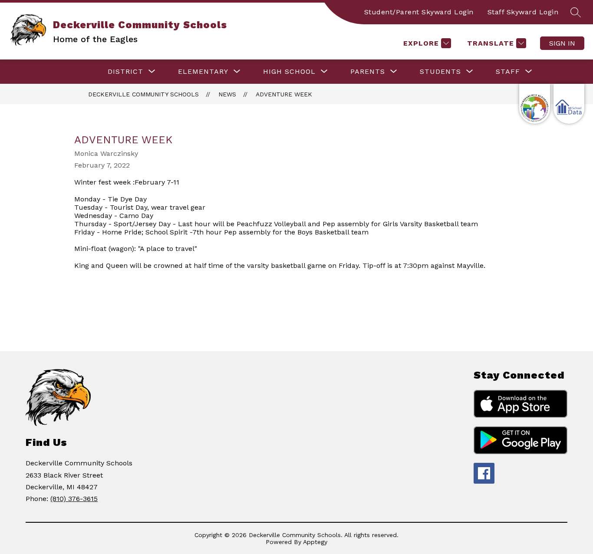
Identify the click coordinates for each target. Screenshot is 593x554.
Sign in (562, 43)
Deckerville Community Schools (143, 94)
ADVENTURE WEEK (284, 94)
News (227, 94)
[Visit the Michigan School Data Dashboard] (568, 104)
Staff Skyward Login (523, 12)
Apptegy (315, 541)
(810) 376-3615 (74, 499)
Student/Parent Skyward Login (419, 12)
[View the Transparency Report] (534, 104)
